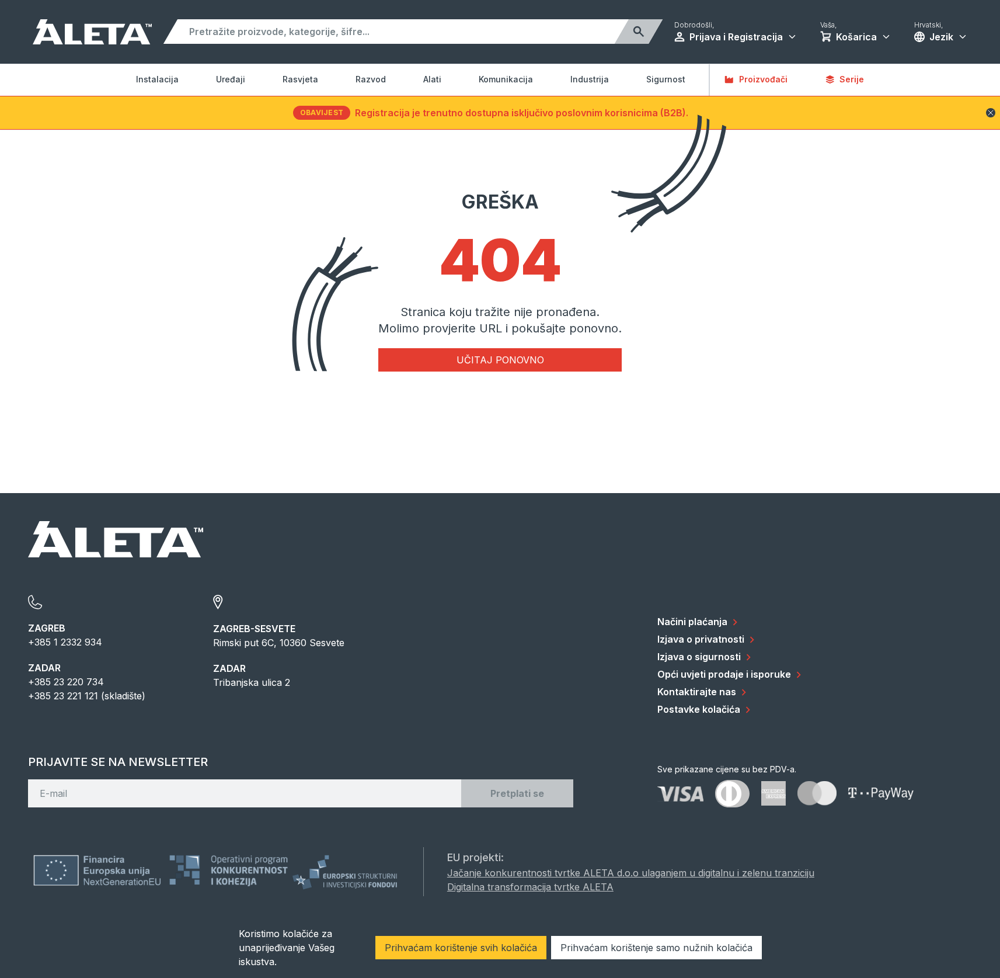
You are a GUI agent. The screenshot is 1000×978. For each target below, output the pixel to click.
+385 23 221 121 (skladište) (86, 696)
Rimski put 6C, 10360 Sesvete (278, 642)
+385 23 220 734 (66, 682)
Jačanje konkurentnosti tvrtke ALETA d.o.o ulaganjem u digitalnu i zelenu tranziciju (630, 873)
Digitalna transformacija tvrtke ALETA (530, 887)
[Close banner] (990, 112)
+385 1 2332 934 (65, 642)
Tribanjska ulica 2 (251, 682)
